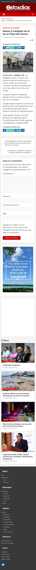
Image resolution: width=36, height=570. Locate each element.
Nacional (6, 450)
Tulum (5, 501)
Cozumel (6, 389)
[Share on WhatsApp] (11, 47)
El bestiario (6, 517)
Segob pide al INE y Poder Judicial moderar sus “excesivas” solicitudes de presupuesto (18, 457)
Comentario (8, 174)
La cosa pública (8, 522)
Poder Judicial (5, 557)
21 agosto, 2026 (7, 367)
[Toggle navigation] (3, 14)
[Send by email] (15, 47)
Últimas (6, 340)
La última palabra (8, 524)
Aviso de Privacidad (7, 543)
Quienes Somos (6, 540)
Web (4, 214)
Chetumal (6, 496)
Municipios (7, 28)
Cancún (5, 419)
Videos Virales (5, 559)
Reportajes (4, 478)
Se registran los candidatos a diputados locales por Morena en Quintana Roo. (19, 151)
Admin (15, 367)
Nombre (7, 196)
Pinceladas (6, 527)
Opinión (5, 360)
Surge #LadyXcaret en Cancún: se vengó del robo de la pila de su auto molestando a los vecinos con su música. (18, 143)
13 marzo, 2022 (7, 37)
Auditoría (6, 514)
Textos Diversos (8, 532)
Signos (12, 360)
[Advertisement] (18, 317)
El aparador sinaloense (11, 365)
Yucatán (3, 503)
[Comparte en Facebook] (4, 47)
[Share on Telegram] (19, 47)
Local (5, 480)
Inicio (3, 475)
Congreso (4, 552)
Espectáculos (5, 554)
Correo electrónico (11, 205)
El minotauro (7, 519)
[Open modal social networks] (22, 47)
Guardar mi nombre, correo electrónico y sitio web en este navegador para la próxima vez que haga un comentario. (17, 229)
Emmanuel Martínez (19, 37)
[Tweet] (8, 47)
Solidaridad (15, 28)
